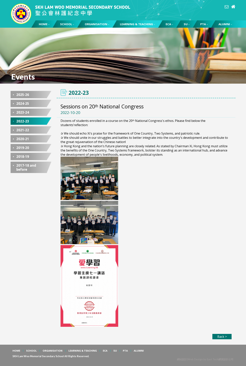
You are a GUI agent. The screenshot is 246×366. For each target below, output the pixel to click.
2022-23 (22, 121)
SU (186, 24)
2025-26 (22, 94)
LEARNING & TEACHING (136, 24)
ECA (168, 24)
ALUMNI (224, 24)
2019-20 (22, 148)
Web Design (195, 359)
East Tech (213, 359)
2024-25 (22, 103)
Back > (222, 336)
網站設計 (182, 359)
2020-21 (22, 139)
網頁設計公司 (226, 359)
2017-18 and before (26, 167)
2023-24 (22, 112)
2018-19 (22, 156)
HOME (43, 24)
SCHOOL (66, 24)
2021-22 (22, 130)
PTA (203, 24)
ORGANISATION (96, 24)
